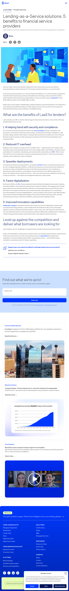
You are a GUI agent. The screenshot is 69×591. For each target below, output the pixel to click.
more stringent (39, 130)
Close (4, 536)
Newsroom (39, 563)
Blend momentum (11, 385)
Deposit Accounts (8, 549)
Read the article (34, 395)
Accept (32, 586)
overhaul (40, 165)
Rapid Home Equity (9, 541)
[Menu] (65, 3)
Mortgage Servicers (42, 536)
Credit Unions (40, 528)
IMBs (37, 533)
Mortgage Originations (10, 528)
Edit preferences (60, 586)
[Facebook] (4, 572)
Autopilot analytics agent (11, 563)
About (38, 557)
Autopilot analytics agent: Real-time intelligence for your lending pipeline (32, 516)
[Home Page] (5, 3)
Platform (7, 557)
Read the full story (16, 336)
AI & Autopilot (9, 444)
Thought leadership (19, 10)
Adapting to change (9, 205)
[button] (65, 573)
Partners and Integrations (11, 566)
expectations (44, 236)
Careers (38, 560)
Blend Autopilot (8, 561)
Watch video (31, 456)
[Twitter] (8, 572)
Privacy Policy (40, 305)
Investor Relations (41, 566)
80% (53, 152)
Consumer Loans (8, 552)
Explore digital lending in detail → (19, 253)
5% (19, 184)
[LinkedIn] (13, 572)
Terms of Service (50, 305)
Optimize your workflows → (17, 250)
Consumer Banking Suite (13, 325)
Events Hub (39, 547)
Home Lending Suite (11, 525)
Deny (46, 586)
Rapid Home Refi (8, 538)
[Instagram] (17, 572)
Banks (38, 530)
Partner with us (40, 549)
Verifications (7, 530)
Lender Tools (7, 533)
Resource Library (41, 544)
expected (54, 98)
